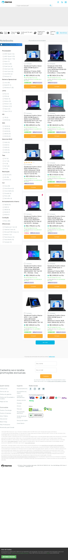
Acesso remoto (21, 400)
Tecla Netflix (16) (9, 239)
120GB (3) (7, 126)
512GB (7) (7, 212)
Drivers (19, 406)
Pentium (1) (7, 76)
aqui (48, 553)
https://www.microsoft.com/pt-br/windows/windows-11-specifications (34, 451)
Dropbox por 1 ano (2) (10, 227)
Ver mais (45, 342)
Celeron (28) (8, 64)
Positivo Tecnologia (5, 410)
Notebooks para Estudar (7, 427)
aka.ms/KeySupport (13, 441)
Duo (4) (6, 94)
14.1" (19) (6, 161)
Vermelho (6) (8, 198)
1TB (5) (6, 117)
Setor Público (4, 416)
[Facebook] (30, 389)
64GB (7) (6, 214)
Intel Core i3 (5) (8, 69)
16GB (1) (6, 207)
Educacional (3, 419)
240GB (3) (7, 131)
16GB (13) (7, 142)
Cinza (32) (7, 186)
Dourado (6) (7, 193)
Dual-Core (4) (8, 66)
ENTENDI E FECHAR (9, 557)
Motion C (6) (8, 104)
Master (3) (7, 99)
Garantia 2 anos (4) (9, 229)
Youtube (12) (8, 242)
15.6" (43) (6, 166)
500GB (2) (7, 120)
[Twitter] (39, 389)
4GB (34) (6, 150)
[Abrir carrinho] (62, 2)
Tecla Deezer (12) (9, 237)
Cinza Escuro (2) (9, 188)
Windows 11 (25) (9, 87)
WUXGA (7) (7, 179)
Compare (29, 63)
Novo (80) (7, 221)
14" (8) (6, 163)
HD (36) (6, 177)
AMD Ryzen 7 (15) (9, 59)
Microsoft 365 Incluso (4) (11, 232)
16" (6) (6, 168)
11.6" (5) (6, 158)
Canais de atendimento (21, 396)
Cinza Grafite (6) (9, 191)
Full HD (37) (7, 175)
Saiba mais (52, 356)
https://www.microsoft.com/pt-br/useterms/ (52, 445)
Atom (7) (7, 61)
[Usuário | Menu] (58, 2)
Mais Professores (5, 424)
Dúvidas (19, 403)
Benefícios (63, 33)
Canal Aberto (20, 423)
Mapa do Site (4, 401)
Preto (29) (7, 196)
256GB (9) (7, 209)
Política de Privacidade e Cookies (57, 381)
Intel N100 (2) (8, 74)
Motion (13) (7, 101)
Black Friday (3, 422)
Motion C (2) (8, 234)
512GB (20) (7, 136)
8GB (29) (7, 152)
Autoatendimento (22, 388)
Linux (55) (7, 82)
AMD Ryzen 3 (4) (9, 54)
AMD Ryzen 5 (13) (9, 56)
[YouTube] (43, 389)
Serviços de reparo (22, 420)
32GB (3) (6, 147)
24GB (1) (6, 145)
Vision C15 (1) (8, 111)
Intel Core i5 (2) (8, 71)
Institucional (3, 388)
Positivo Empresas (5, 413)
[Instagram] (35, 389)
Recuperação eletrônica (21, 412)
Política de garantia (5, 394)
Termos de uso (4, 391)
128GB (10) (7, 204)
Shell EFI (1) (7, 85)
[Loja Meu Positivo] (6, 2)
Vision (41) (7, 109)
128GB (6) (7, 128)
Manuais (19, 409)
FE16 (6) (6, 96)
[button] (66, 2)
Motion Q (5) (8, 106)
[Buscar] (50, 5)
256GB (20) (7, 133)
